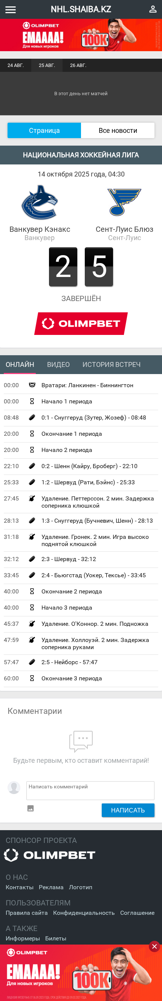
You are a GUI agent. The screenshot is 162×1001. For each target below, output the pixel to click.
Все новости (118, 130)
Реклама (51, 887)
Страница (44, 130)
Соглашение (137, 912)
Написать (128, 810)
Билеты (55, 938)
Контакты (20, 887)
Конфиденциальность (84, 912)
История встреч (112, 364)
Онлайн (20, 364)
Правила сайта (27, 912)
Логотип (80, 887)
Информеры (23, 938)
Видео (58, 364)
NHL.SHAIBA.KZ (81, 9)
